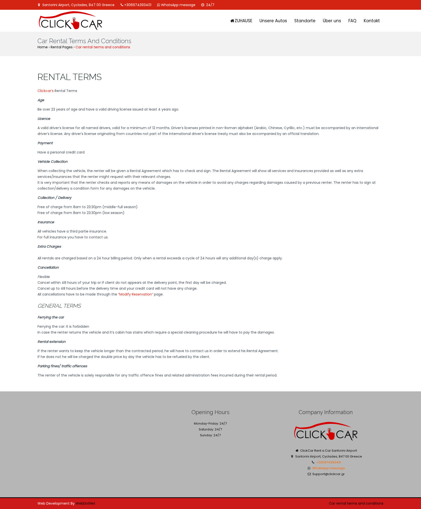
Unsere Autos (273, 21)
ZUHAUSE (243, 21)
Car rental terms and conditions (356, 503)
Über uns (332, 21)
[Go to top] (410, 486)
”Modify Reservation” (135, 294)
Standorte (305, 21)
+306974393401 (137, 4)
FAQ (352, 21)
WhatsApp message (178, 4)
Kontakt (372, 21)
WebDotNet (85, 503)
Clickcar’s (46, 90)
